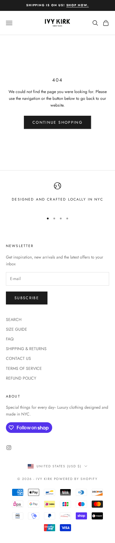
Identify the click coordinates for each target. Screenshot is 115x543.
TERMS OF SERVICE (24, 368)
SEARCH (14, 319)
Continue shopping (57, 122)
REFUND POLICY (21, 378)
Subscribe (26, 298)
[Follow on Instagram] (9, 448)
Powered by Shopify (76, 478)
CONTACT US (18, 358)
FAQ (10, 339)
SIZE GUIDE (16, 329)
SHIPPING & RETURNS (26, 349)
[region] (57, 195)
